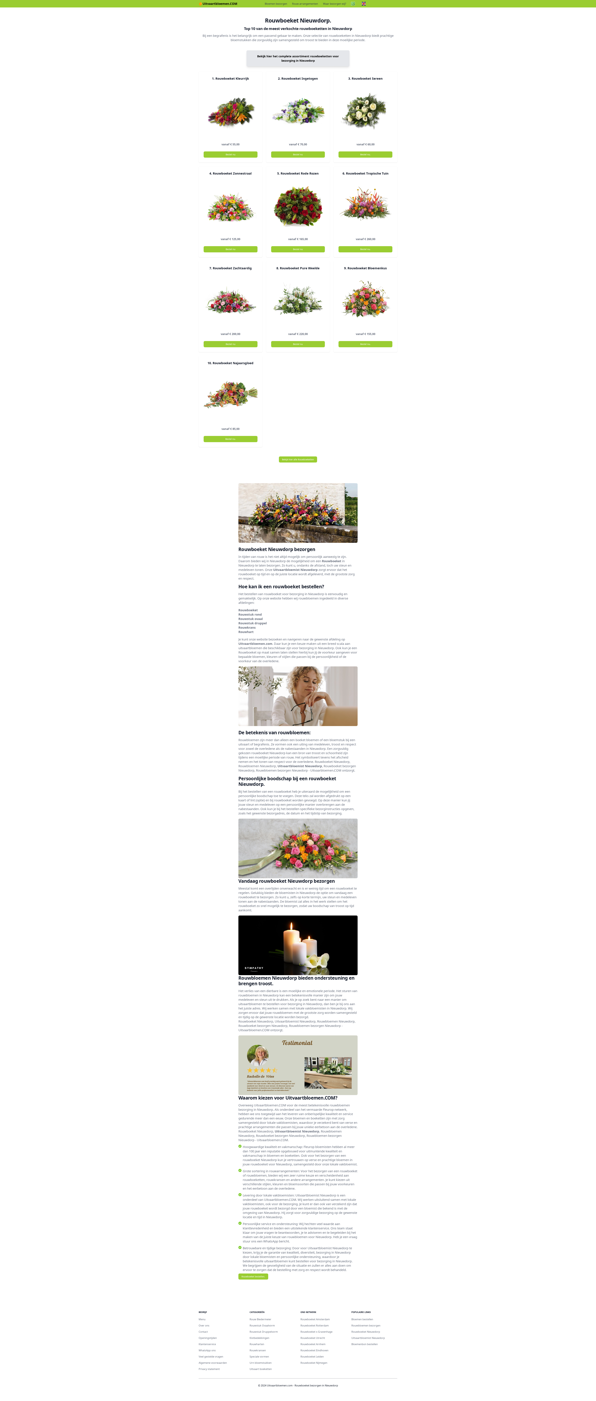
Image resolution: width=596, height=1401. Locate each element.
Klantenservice (207, 1344)
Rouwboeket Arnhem (312, 1344)
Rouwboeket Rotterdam (314, 1325)
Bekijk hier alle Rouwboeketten (298, 459)
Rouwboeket (331, 561)
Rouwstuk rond (250, 614)
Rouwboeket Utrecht (312, 1338)
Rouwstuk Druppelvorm (264, 1331)
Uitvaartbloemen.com (255, 644)
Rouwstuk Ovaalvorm (262, 1325)
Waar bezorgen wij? (334, 3)
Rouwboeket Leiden (312, 1356)
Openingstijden (208, 1338)
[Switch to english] (365, 4)
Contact (203, 1331)
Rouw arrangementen (305, 3)
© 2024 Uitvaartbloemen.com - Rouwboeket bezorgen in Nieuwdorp (298, 1385)
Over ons (204, 1325)
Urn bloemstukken (261, 1363)
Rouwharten (257, 1344)
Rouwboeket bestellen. (253, 1276)
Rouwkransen (258, 1350)
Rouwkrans (247, 627)
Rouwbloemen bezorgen (365, 1325)
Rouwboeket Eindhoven (314, 1350)
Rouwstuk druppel (252, 623)
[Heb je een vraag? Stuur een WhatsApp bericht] (354, 4)
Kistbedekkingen (259, 1338)
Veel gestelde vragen (211, 1356)
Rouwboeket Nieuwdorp (365, 1331)
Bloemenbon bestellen (364, 1344)
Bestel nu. (365, 154)
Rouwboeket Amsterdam (315, 1319)
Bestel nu (230, 154)
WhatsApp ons (207, 1350)
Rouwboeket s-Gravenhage (316, 1331)
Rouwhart (246, 632)
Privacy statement (209, 1369)
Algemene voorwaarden (213, 1363)
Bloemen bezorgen (276, 3)
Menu (202, 1319)
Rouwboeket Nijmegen (313, 1363)
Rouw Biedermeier (260, 1319)
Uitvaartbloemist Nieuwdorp (295, 570)
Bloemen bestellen (362, 1319)
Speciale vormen (259, 1356)
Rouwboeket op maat (253, 652)
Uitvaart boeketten (261, 1369)
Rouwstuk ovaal (250, 619)
